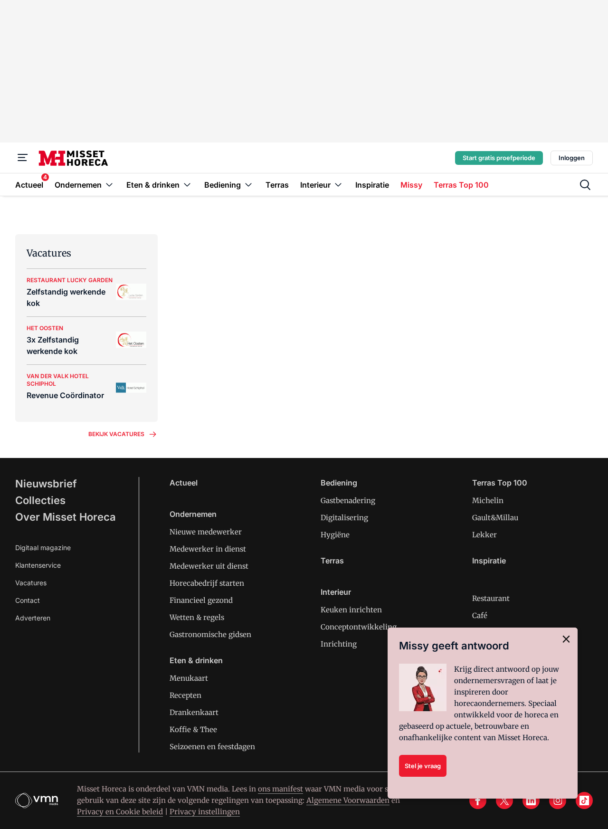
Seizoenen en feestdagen (212, 746)
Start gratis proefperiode (499, 158)
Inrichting (339, 643)
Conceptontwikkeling (359, 626)
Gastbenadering (348, 500)
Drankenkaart (194, 712)
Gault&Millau (495, 517)
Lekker (484, 534)
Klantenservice (38, 565)
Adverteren (32, 618)
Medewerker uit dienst (209, 566)
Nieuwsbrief (46, 483)
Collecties (40, 500)
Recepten (185, 695)
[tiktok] (584, 800)
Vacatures (31, 583)
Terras (332, 560)
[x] (504, 800)
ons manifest (280, 788)
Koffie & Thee (193, 729)
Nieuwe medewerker (206, 531)
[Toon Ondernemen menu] (109, 184)
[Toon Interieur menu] (338, 184)
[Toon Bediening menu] (248, 184)
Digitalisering (344, 517)
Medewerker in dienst (208, 548)
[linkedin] (531, 800)
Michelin (488, 500)
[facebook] (477, 800)
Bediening (339, 482)
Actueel (184, 482)
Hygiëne (335, 534)
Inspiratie (489, 560)
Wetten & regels (197, 617)
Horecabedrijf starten (207, 583)
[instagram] (557, 800)
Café (479, 615)
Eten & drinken (196, 660)
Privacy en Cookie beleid (120, 811)
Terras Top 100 (499, 482)
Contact (27, 600)
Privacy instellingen (205, 811)
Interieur (336, 592)
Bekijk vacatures (116, 434)
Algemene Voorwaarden (348, 800)
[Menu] (22, 157)
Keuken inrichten (351, 609)
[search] (585, 185)
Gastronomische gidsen (210, 634)
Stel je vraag (423, 766)
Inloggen (572, 158)
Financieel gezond (201, 600)
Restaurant (491, 598)
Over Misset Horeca (65, 517)
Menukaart (189, 678)
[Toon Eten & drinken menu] (187, 184)
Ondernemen (193, 514)
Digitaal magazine (43, 547)
